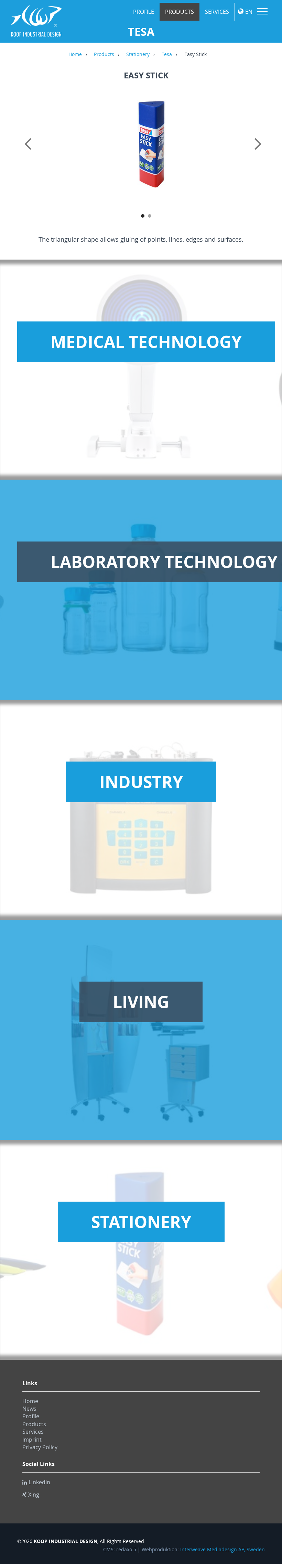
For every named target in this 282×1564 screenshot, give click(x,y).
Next (263, 151)
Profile (143, 11)
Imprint (32, 1439)
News (29, 1408)
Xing (33, 1494)
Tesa (167, 54)
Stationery (138, 54)
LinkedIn (39, 1482)
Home (75, 54)
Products (179, 11)
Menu (262, 11)
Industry (141, 781)
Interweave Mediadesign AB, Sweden (222, 1549)
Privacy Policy (39, 1447)
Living (141, 1002)
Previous (29, 151)
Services (217, 11)
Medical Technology (146, 341)
